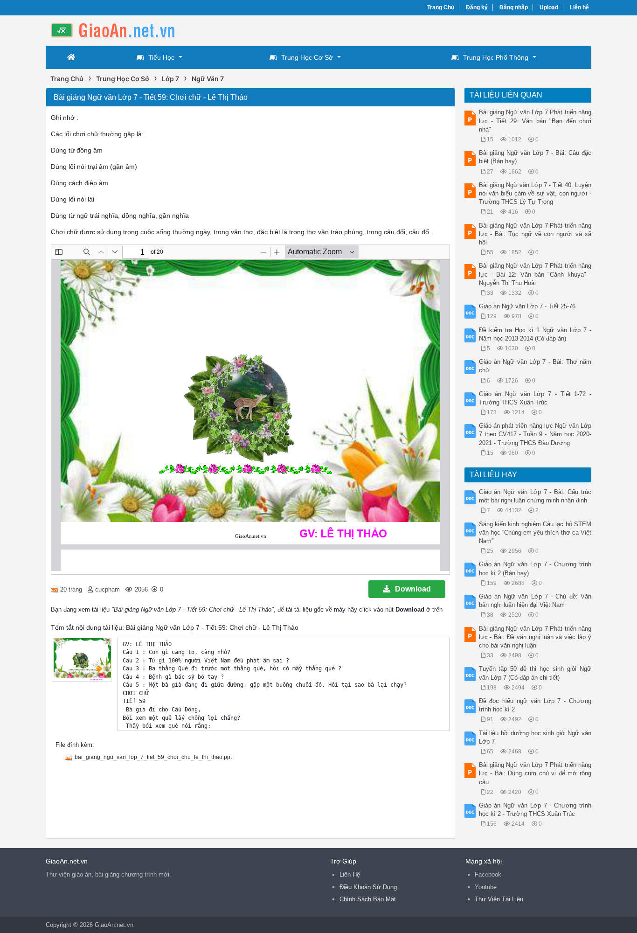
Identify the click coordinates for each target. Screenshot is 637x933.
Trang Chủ (440, 7)
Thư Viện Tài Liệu (499, 899)
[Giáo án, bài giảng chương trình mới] (120, 30)
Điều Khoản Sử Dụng (368, 887)
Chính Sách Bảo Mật (367, 899)
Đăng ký (477, 7)
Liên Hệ (349, 874)
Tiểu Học (161, 57)
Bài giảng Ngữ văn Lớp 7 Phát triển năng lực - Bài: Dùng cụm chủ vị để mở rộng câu (535, 773)
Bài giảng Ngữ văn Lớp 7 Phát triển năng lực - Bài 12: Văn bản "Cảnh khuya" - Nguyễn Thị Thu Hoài (535, 274)
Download (413, 589)
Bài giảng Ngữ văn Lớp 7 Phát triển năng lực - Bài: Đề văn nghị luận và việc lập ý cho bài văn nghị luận (535, 637)
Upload (549, 7)
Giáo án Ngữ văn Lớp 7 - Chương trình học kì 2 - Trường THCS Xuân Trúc (535, 809)
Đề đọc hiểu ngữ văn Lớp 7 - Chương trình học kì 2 (535, 705)
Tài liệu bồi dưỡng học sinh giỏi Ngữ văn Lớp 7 (535, 737)
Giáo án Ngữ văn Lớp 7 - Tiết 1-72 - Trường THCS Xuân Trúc (535, 398)
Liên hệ (579, 7)
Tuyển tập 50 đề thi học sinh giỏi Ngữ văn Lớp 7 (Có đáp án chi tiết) (535, 673)
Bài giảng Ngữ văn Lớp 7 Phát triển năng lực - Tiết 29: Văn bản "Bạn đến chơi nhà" (535, 120)
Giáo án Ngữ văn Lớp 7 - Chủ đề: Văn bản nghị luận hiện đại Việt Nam (535, 600)
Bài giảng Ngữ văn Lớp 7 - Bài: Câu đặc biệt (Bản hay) (535, 157)
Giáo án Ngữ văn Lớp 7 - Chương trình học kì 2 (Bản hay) (535, 568)
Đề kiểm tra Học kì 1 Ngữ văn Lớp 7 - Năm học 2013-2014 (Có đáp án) (535, 334)
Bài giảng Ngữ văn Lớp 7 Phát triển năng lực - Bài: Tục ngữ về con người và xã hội (535, 234)
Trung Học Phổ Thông (495, 57)
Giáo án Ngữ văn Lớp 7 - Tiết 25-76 (527, 306)
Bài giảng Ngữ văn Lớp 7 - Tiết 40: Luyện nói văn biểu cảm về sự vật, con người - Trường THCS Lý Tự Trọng (535, 193)
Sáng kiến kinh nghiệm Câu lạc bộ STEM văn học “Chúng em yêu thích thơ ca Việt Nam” (535, 532)
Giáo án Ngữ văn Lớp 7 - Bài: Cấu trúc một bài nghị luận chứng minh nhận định (535, 496)
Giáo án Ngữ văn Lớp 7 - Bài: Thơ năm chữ (535, 366)
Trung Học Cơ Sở (307, 57)
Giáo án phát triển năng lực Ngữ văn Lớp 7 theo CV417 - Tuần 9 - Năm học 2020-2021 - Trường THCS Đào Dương (535, 434)
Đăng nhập (513, 7)
